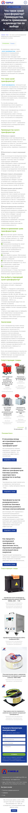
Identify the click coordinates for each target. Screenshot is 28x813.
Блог (7, 34)
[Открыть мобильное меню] (25, 2)
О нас (3, 795)
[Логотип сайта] (7, 2)
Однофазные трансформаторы (14, 607)
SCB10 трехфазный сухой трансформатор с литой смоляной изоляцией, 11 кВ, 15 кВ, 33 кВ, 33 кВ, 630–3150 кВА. (7, 381)
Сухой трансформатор (7, 391)
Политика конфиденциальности (10, 790)
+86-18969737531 (15, 779)
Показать (12, 43)
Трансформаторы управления (14, 604)
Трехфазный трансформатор (14, 644)
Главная (3, 34)
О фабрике (5, 792)
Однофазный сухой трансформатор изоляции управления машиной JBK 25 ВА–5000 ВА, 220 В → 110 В (14, 599)
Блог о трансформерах (14, 7)
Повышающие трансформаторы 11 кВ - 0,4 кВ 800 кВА (20, 378)
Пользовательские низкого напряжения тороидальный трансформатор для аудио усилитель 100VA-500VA (14, 676)
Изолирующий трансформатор (14, 606)
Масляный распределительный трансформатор (21, 387)
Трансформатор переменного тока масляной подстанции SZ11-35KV (21, 410)
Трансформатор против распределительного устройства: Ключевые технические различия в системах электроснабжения (14, 504)
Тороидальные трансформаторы (14, 719)
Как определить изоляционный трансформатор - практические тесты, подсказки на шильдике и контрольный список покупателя (12, 545)
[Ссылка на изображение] (10, 771)
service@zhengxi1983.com (20, 777)
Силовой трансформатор (7, 388)
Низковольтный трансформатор (14, 603)
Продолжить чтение (9, 459)
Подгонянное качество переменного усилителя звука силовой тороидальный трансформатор (14, 713)
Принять (14, 810)
